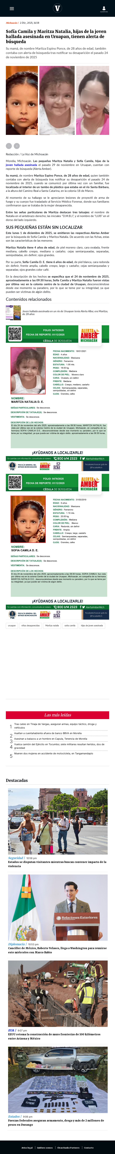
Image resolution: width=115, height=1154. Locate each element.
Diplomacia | (17, 944)
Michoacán (12, 23)
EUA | (12, 1030)
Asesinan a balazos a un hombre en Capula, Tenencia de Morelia (50, 738)
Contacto (89, 1148)
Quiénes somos (45, 1148)
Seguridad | (16, 858)
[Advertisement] (57, 666)
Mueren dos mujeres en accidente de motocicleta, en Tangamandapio (53, 753)
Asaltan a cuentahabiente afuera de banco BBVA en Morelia (48, 733)
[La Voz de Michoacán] (57, 7)
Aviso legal (27, 1148)
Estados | (15, 1116)
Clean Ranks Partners (68, 1148)
